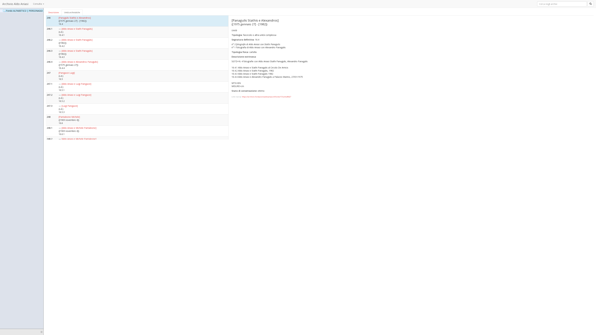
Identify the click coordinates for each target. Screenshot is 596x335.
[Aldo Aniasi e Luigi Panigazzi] (76, 83)
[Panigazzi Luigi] (67, 72)
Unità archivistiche (72, 12)
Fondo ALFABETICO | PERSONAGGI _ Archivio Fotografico (39, 10)
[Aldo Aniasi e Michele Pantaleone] (79, 127)
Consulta (38, 3)
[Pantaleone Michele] (69, 116)
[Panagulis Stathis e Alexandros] (75, 17)
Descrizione (53, 12)
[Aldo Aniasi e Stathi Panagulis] (77, 28)
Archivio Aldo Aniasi (15, 4)
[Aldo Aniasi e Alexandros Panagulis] (80, 61)
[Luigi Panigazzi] (70, 105)
